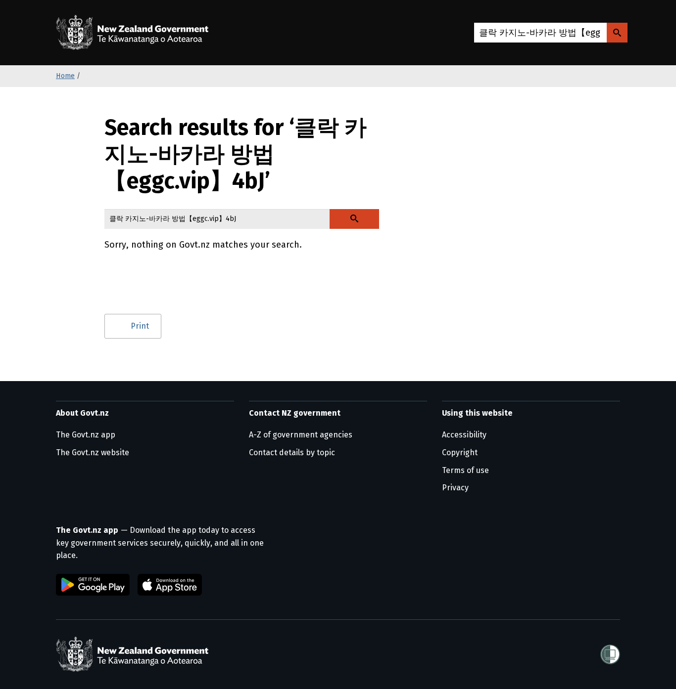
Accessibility (464, 434)
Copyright (460, 452)
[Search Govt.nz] (617, 33)
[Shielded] (610, 654)
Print (140, 326)
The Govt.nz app (85, 434)
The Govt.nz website (92, 452)
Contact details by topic (292, 452)
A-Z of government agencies (300, 434)
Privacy (455, 487)
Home (65, 76)
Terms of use (465, 470)
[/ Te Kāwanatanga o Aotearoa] (134, 32)
